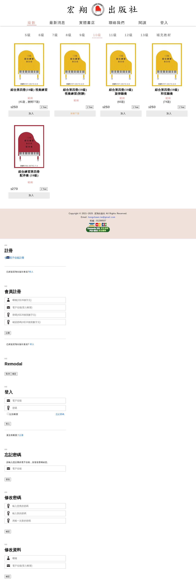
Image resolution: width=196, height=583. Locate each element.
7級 (55, 35)
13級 (145, 35)
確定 (14, 374)
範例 (30, 98)
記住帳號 (13, 414)
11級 (113, 35)
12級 (129, 35)
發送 (8, 479)
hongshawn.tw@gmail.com (101, 217)
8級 (69, 35)
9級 (82, 35)
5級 (28, 35)
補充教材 (163, 35)
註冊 (8, 333)
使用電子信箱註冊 (14, 257)
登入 (31, 272)
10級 (97, 35)
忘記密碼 (60, 414)
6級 (42, 35)
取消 (8, 374)
